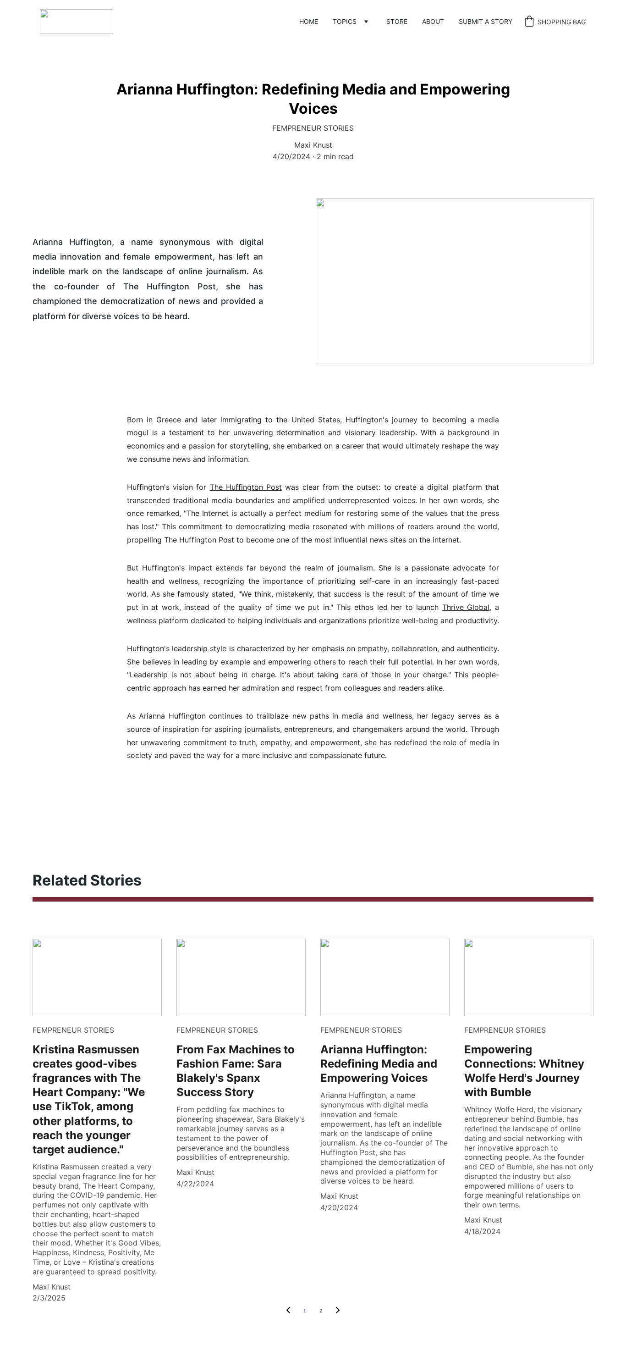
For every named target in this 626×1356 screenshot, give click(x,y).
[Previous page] (288, 1311)
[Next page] (337, 1311)
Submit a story (485, 21)
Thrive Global (466, 607)
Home (308, 21)
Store (396, 21)
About (433, 21)
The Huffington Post (246, 487)
